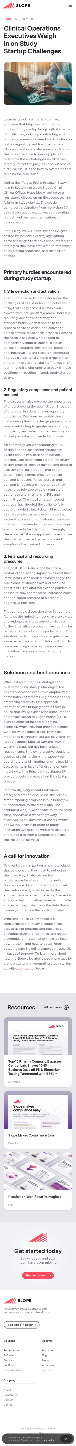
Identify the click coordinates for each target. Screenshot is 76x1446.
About (7, 1389)
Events (45, 1360)
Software (9, 1355)
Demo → (46, 1370)
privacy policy (47, 1440)
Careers (8, 1399)
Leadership (10, 1394)
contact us (27, 968)
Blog (44, 1355)
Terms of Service (38, 1433)
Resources (48, 1350)
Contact (8, 1404)
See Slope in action (21, 1324)
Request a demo (37, 1275)
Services (9, 1360)
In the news (48, 1365)
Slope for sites (12, 1370)
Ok (66, 1438)
